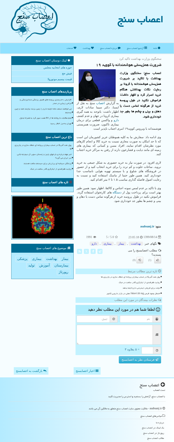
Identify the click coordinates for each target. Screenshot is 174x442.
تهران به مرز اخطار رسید (61, 123)
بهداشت (87, 48)
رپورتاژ (63, 272)
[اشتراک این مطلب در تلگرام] (100, 251)
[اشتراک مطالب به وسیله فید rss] (80, 251)
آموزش (44, 265)
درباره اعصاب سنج (109, 48)
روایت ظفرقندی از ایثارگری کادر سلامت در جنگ (139, 282)
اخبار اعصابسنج (85, 371)
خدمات (70, 48)
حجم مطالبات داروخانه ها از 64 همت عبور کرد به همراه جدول (46, 118)
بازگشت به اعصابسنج (29, 371)
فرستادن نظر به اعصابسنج (138, 359)
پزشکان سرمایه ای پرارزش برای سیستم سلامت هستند (48, 163)
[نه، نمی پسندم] (139, 260)
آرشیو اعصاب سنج (135, 48)
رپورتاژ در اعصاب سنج (153, 433)
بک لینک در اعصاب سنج (153, 427)
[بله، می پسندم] (157, 260)
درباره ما (160, 422)
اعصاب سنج (140, 19)
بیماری (108, 243)
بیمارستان (61, 265)
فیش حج (67, 73)
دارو (116, 120)
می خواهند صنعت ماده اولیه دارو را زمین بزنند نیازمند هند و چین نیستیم (43, 111)
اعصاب (100, 103)
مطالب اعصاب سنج (155, 438)
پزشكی (22, 259)
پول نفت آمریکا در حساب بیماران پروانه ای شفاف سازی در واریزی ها (130, 277)
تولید (31, 265)
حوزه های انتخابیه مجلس (58, 67)
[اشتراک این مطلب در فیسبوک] (93, 251)
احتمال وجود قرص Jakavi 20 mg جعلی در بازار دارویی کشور (133, 293)
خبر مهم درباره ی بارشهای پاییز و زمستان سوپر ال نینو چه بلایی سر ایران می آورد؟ (44, 156)
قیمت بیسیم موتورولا (60, 79)
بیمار (121, 243)
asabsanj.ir (147, 226)
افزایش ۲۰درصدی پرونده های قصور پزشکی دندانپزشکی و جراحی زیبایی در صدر (46, 101)
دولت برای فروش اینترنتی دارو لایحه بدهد (141, 288)
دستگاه (117, 192)
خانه (155, 48)
